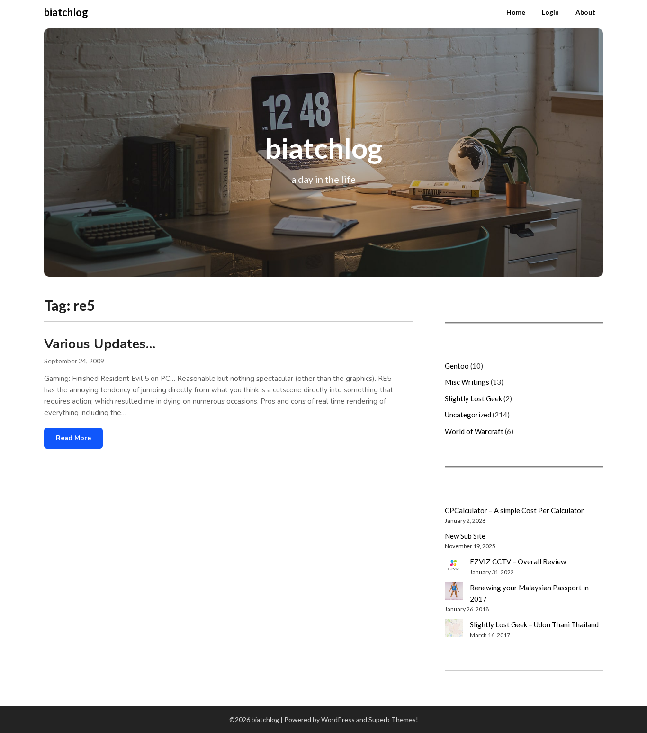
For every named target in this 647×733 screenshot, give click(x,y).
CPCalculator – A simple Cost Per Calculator (514, 510)
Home (515, 12)
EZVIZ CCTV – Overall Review (518, 561)
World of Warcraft (474, 431)
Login (550, 12)
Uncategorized (468, 414)
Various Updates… (99, 344)
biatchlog (66, 12)
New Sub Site (465, 536)
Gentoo (457, 366)
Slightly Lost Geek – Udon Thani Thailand (534, 624)
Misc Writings (467, 382)
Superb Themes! (393, 719)
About (585, 12)
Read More (73, 438)
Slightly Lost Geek (473, 398)
